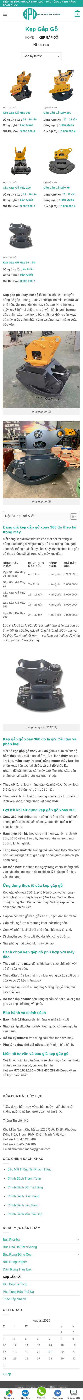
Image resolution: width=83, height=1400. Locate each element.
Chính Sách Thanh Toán (24, 1178)
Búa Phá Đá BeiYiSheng (20, 1247)
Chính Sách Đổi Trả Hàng (25, 1187)
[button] (5, 14)
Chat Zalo (25, 1398)
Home (29, 37)
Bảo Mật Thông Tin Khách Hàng (30, 1169)
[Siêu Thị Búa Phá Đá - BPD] (41, 14)
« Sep (7, 1374)
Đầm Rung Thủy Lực (17, 1269)
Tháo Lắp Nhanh (14, 1299)
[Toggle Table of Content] (71, 516)
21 (50, 1351)
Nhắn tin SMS (74, 1398)
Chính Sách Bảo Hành (23, 1205)
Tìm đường (9, 1398)
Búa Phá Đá (11, 1239)
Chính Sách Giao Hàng (23, 1196)
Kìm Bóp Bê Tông (15, 1284)
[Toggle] (77, 1239)
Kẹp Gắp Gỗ (12, 1277)
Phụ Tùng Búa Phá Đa (18, 1291)
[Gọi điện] (41, 1392)
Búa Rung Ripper (15, 1262)
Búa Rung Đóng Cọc (17, 1254)
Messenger (58, 1398)
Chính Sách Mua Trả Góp (25, 1214)
